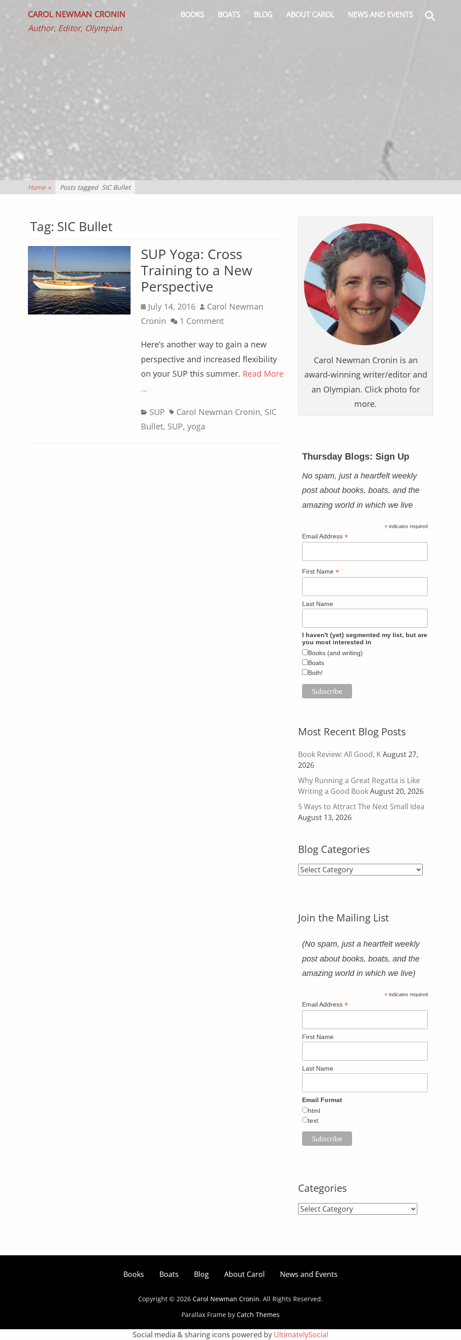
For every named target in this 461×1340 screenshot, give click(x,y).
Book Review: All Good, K (339, 754)
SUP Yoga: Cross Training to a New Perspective (196, 270)
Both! (315, 672)
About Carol (310, 14)
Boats (229, 14)
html (314, 1110)
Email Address (325, 536)
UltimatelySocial (301, 1335)
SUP (157, 411)
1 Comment (202, 320)
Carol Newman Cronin (77, 14)
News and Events (380, 14)
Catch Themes (258, 1314)
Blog (263, 14)
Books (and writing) (335, 652)
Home (39, 187)
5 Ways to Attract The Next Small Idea (361, 806)
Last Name (317, 603)
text (313, 1120)
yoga (196, 426)
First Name (320, 571)
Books (192, 14)
